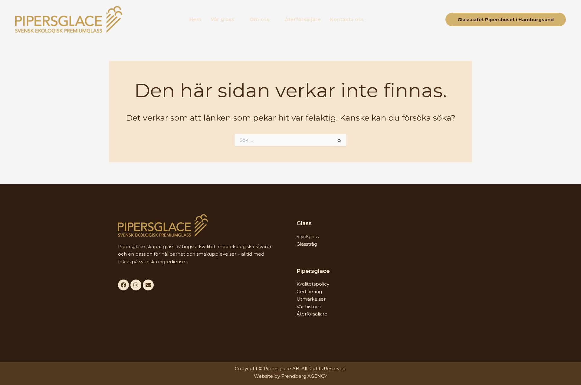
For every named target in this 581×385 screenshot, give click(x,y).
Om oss (259, 19)
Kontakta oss (347, 19)
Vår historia (309, 306)
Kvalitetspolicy (313, 284)
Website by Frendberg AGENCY (290, 376)
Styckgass (308, 236)
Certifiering (309, 291)
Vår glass (222, 19)
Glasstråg (307, 244)
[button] (225, 20)
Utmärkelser (311, 299)
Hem (195, 19)
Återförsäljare (303, 19)
